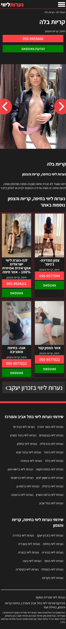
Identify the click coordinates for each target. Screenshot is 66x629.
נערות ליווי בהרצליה (51, 444)
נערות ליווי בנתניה (31, 461)
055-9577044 (49, 275)
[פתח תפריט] (61, 4)
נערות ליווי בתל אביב (51, 503)
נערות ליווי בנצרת (28, 552)
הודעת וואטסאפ (33, 48)
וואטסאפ (49, 285)
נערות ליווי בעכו (32, 561)
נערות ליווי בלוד (54, 461)
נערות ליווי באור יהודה (50, 427)
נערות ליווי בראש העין (20, 469)
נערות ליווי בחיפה (53, 544)
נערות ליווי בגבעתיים (51, 435)
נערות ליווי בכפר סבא (28, 452)
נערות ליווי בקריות (52, 578)
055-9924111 (17, 283)
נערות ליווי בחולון (27, 444)
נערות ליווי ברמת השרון (49, 495)
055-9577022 (49, 359)
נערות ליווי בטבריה (29, 544)
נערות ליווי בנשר (53, 561)
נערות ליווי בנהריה (52, 552)
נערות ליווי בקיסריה (27, 569)
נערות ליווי (60, 12)
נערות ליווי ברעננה (22, 495)
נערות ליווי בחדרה (23, 535)
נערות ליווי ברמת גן (28, 486)
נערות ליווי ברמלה (52, 486)
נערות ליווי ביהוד (53, 452)
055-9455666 (33, 38)
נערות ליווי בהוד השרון (23, 435)
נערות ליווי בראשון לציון (49, 478)
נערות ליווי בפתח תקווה (49, 469)
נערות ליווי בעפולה (52, 569)
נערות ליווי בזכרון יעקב (35, 387)
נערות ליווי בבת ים (24, 427)
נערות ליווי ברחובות (22, 478)
